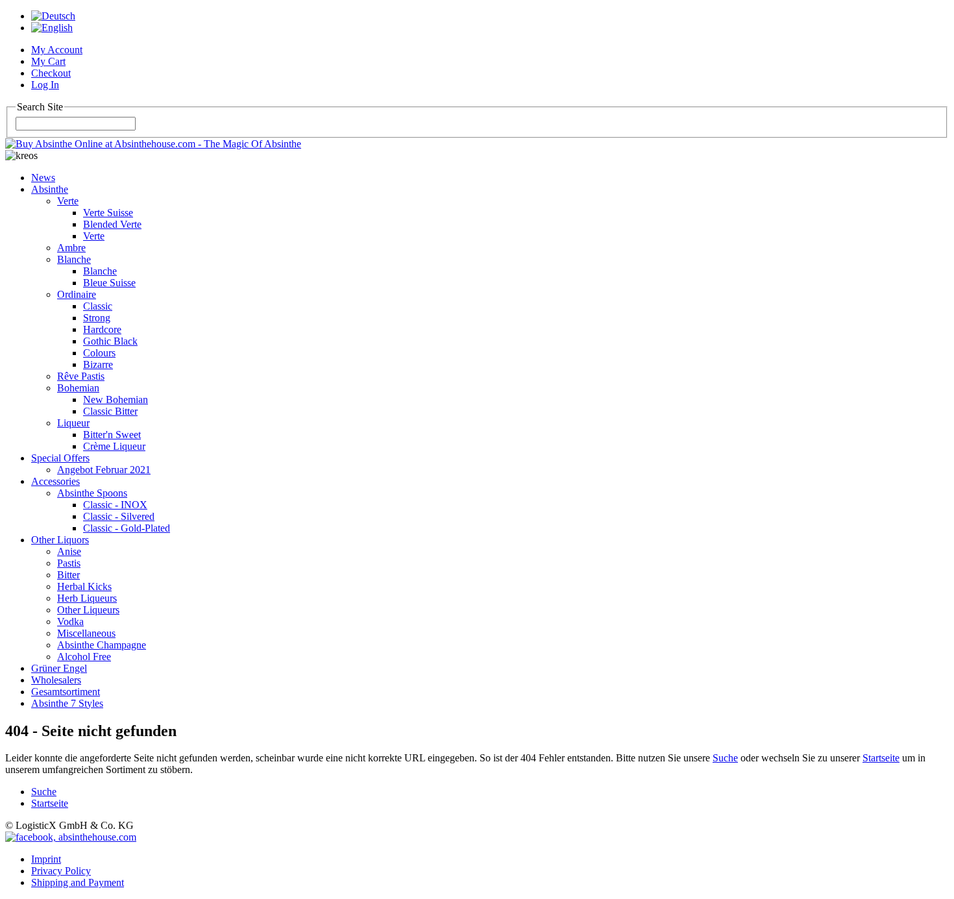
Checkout (51, 73)
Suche (725, 757)
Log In (45, 84)
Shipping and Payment (77, 882)
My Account (56, 49)
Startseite (880, 757)
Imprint (46, 859)
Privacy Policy (61, 870)
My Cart (48, 61)
